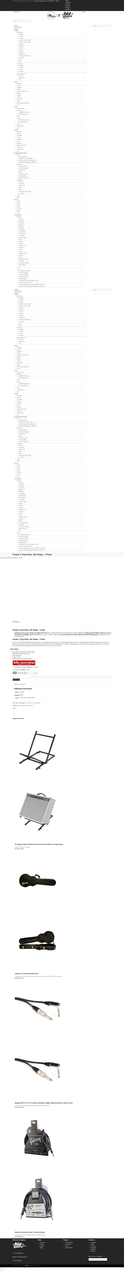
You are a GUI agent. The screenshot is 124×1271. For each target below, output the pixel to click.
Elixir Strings (22, 233)
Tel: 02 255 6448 (49, 1)
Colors (14, 672)
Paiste (18, 207)
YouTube (67, 6)
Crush (18, 201)
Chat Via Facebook (39, 1)
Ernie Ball (19, 135)
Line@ (57, 1)
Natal (20, 257)
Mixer (20, 172)
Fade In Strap (22, 237)
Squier (21, 48)
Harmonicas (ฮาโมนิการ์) (25, 282)
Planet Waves (22, 265)
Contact (42, 1246)
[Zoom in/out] (0, 1268)
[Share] (4, 1268)
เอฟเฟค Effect (69, 1247)
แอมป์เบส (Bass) (23, 114)
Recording (19, 180)
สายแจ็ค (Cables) (23, 272)
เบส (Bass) (68, 1244)
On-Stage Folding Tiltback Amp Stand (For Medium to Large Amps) (39, 844)
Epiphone (21, 46)
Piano (18, 195)
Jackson (21, 50)
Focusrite (21, 183)
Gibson (21, 44)
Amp (66, 1246)
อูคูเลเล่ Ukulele (21, 74)
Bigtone (21, 226)
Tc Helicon (19, 147)
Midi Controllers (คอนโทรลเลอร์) (27, 160)
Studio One (22, 185)
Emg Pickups (22, 231)
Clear (36, 673)
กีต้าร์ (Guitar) (69, 1242)
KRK (20, 189)
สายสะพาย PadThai (24, 263)
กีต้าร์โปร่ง (20, 64)
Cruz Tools (22, 224)
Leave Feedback (36, 703)
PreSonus (19, 164)
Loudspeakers (23, 176)
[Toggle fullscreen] (2, 1268)
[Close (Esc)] (5, 1268)
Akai (18, 197)
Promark (19, 209)
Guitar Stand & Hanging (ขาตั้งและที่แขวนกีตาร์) (32, 286)
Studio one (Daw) (23, 177)
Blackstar (21, 34)
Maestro (19, 143)
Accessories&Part (23, 705)
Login (83, 12)
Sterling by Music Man (23, 103)
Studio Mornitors (23, 174)
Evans (18, 203)
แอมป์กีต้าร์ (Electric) (24, 112)
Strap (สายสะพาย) (24, 276)
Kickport (21, 247)
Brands (19, 216)
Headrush (19, 139)
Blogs (41, 1247)
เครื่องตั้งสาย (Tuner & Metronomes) (28, 280)
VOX (18, 105)
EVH (20, 61)
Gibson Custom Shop (25, 42)
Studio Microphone (24, 168)
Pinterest (67, 7)
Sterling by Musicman (25, 55)
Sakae (18, 211)
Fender (21, 38)
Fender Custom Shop (25, 40)
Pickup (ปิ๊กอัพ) (23, 278)
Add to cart (16, 679)
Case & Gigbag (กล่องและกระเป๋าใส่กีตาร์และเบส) (32, 284)
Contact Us (28, 703)
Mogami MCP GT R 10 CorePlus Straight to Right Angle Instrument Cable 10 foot (44, 1103)
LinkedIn (67, 4)
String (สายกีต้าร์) (23, 274)
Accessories (18, 976)
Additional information (20, 684)
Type (18, 269)
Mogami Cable (23, 253)
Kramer (21, 51)
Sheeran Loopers (21, 145)
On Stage (27, 847)
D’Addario (21, 228)
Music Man (22, 53)
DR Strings (22, 230)
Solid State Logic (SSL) (25, 191)
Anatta (20, 218)
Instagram (68, 9)
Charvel (21, 36)
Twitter (67, 1)
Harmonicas (22, 245)
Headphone (22, 170)
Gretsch (21, 57)
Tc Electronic (20, 126)
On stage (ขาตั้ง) (23, 259)
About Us (42, 1242)
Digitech (19, 133)
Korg (18, 124)
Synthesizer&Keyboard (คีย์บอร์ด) (28, 162)
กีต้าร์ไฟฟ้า (20, 32)
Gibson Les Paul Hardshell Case (26, 973)
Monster (21, 255)
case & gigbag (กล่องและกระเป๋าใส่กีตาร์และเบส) (45, 976)
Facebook (68, 2)
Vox (20, 59)
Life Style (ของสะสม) (24, 270)
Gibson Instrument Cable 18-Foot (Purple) (30, 1232)
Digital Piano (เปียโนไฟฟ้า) (26, 158)
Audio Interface (23, 156)
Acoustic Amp (20, 108)
